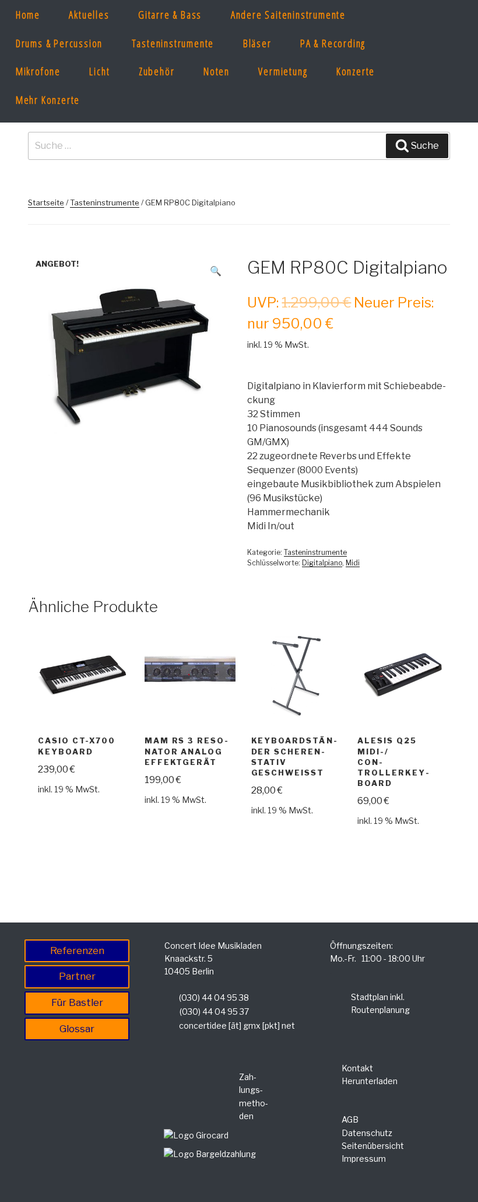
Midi (353, 562)
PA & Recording (332, 43)
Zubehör (157, 71)
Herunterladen (370, 1081)
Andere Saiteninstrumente (288, 15)
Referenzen (77, 950)
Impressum (364, 1158)
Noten (216, 71)
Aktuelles (89, 15)
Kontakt (357, 1068)
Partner (77, 976)
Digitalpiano (322, 562)
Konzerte (355, 71)
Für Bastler (77, 1002)
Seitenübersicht (373, 1146)
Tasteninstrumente (173, 43)
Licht (99, 71)
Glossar (76, 1029)
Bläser (257, 43)
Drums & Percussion (59, 43)
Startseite (46, 202)
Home (28, 15)
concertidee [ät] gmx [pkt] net (237, 1025)
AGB (350, 1119)
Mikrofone (38, 71)
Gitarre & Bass (170, 15)
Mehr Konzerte (48, 100)
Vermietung (282, 71)
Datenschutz (367, 1133)
